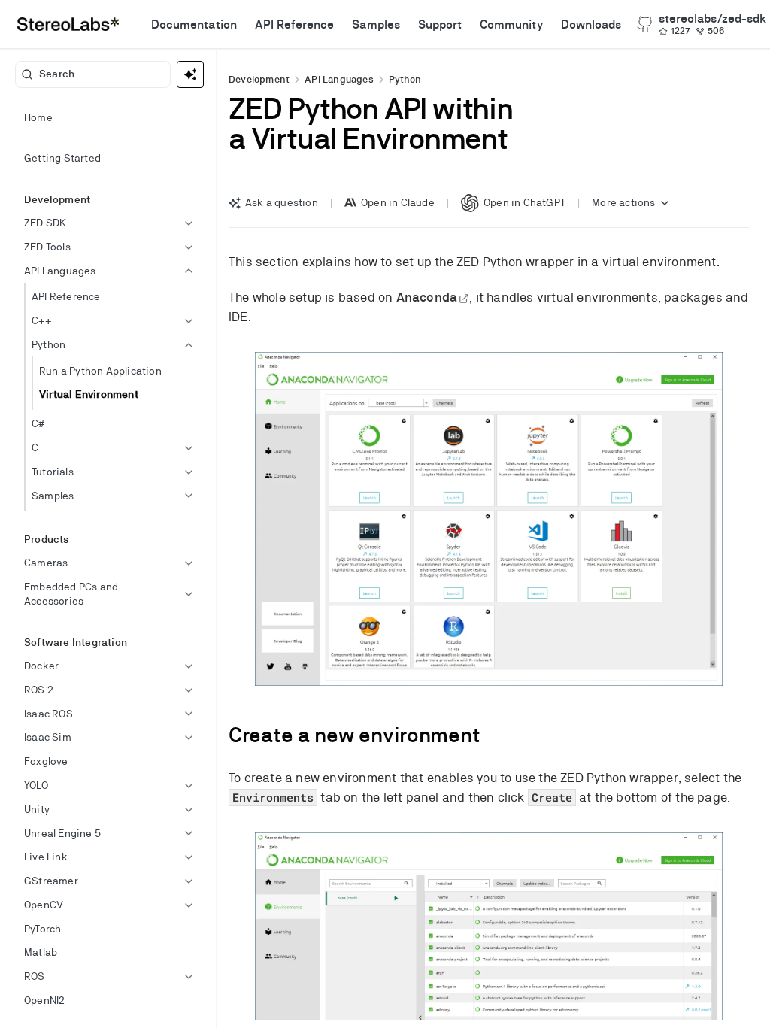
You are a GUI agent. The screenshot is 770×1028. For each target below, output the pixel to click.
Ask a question (281, 202)
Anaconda (427, 297)
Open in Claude (398, 202)
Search (56, 74)
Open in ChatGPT (524, 202)
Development (259, 79)
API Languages (339, 79)
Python (405, 79)
